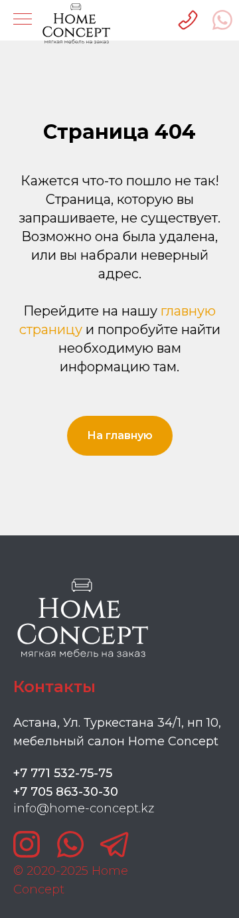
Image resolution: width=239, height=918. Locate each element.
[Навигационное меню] (22, 20)
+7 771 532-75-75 (62, 773)
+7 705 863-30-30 (65, 791)
